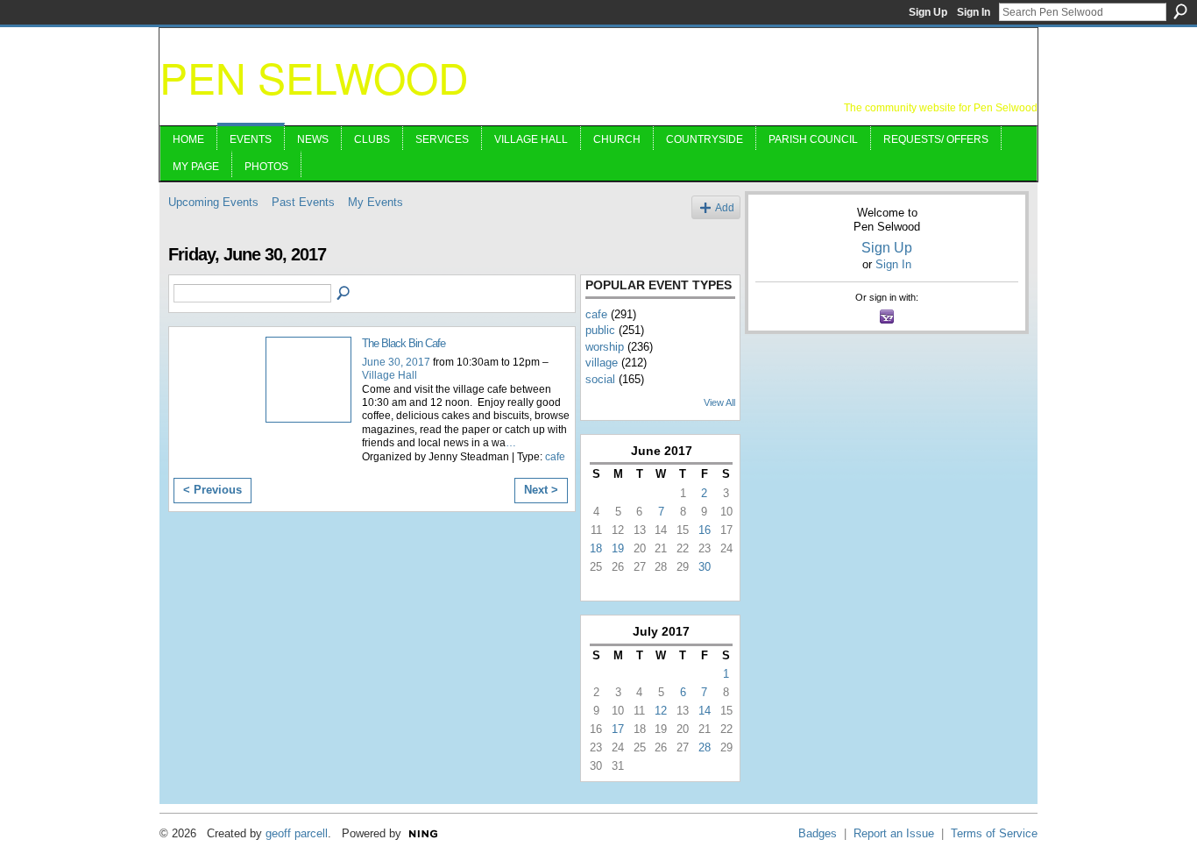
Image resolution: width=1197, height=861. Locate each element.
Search (1180, 11)
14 (704, 710)
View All (719, 402)
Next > (541, 489)
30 (704, 566)
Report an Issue (893, 833)
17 (618, 729)
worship (604, 346)
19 (618, 548)
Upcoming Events (213, 202)
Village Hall (389, 375)
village (601, 362)
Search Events (344, 294)
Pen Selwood (314, 76)
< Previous (212, 489)
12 (661, 710)
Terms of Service (994, 833)
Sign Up (928, 12)
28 (704, 747)
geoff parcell (297, 833)
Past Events (303, 202)
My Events (375, 202)
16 (704, 530)
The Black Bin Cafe (403, 343)
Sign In (973, 12)
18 (596, 548)
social (600, 379)
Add (724, 207)
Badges (817, 833)
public (600, 330)
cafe (555, 457)
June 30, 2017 (396, 362)
